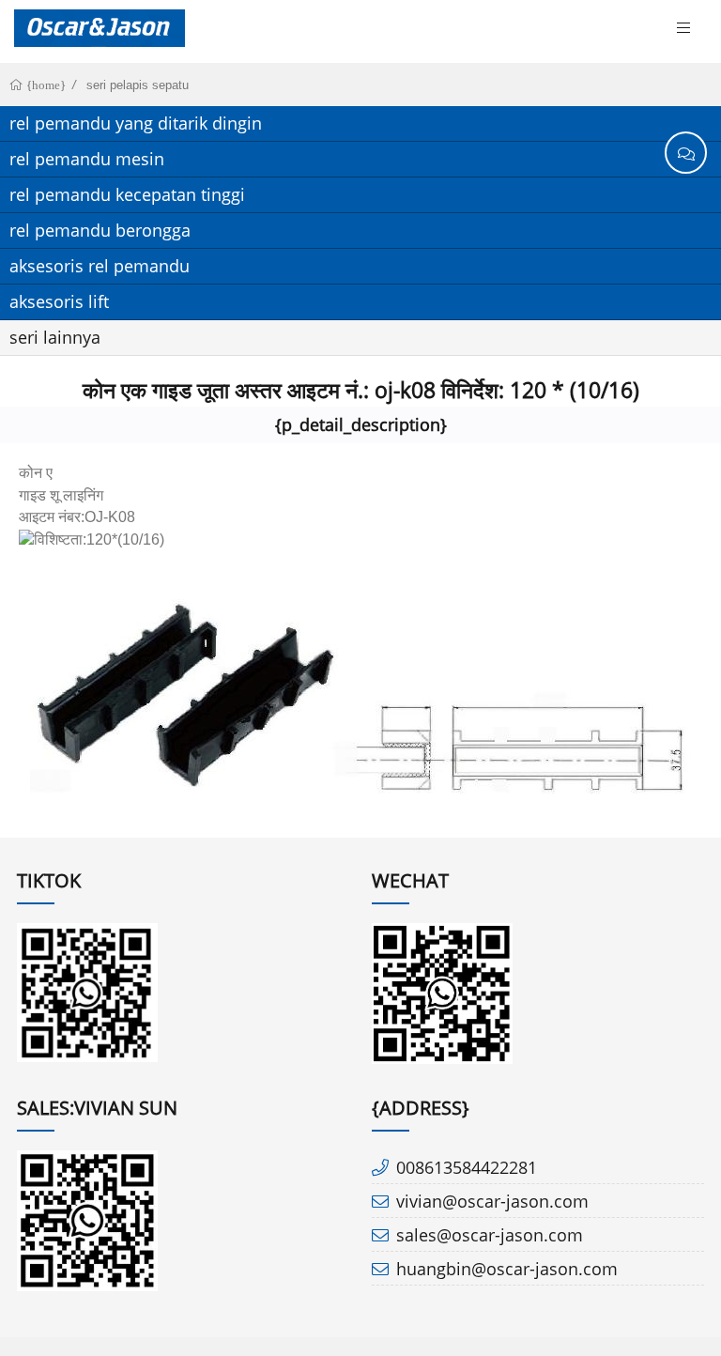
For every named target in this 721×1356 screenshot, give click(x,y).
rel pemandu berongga (100, 230)
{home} (44, 85)
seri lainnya (54, 337)
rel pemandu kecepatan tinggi (127, 194)
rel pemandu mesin (86, 158)
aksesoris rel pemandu (99, 265)
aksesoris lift (59, 301)
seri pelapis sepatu (137, 85)
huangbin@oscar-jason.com (507, 1268)
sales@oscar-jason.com (489, 1235)
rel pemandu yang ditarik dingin (135, 123)
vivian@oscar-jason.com (492, 1201)
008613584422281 (466, 1167)
